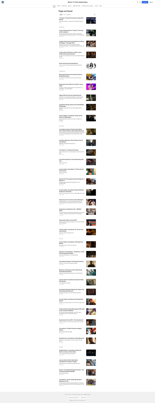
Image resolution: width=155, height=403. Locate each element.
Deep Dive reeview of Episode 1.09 (66, 232)
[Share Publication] (140, 2)
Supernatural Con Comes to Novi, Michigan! (71, 199)
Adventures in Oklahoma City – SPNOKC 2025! (70, 209)
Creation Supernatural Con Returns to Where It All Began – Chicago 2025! (71, 42)
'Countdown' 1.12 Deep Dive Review (69, 150)
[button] (54, 5)
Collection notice (87, 394)
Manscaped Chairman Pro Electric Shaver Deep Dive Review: (70, 75)
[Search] (137, 2)
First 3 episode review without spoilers (67, 353)
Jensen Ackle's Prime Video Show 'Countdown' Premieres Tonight (68, 360)
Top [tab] (64, 14)
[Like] (60, 24)
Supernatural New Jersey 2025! (68, 220)
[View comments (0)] (68, 24)
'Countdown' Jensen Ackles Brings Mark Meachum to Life (70, 380)
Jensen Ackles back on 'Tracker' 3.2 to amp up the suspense (71, 31)
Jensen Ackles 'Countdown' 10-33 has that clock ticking (71, 230)
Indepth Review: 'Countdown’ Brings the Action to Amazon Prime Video (70, 351)
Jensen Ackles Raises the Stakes (65, 331)
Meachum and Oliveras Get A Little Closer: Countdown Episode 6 (70, 270)
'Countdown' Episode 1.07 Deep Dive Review (71, 261)
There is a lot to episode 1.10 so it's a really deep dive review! (72, 193)
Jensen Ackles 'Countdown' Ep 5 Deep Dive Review (71, 300)
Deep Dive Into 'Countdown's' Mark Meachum (71, 338)
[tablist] (65, 14)
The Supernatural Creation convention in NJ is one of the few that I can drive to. (71, 222)
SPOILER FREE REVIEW (63, 373)
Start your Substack (74, 397)
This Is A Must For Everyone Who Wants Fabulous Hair (70, 65)
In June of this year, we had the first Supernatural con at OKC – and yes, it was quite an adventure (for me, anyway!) (71, 213)
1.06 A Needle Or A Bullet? (64, 283)
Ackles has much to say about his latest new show (69, 363)
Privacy (78, 394)
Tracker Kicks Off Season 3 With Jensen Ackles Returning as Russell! (70, 53)
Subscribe (145, 2)
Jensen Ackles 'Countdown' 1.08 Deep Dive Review (71, 242)
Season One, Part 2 (63, 162)
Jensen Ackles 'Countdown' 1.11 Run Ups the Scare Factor (71, 170)
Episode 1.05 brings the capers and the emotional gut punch (71, 302)
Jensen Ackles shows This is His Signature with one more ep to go (71, 152)
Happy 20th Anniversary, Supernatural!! (70, 95)
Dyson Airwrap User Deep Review (68, 63)
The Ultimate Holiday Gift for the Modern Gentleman (70, 77)
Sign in (151, 2)
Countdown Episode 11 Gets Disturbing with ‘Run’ (71, 160)
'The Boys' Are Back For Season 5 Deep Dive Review (71, 18)
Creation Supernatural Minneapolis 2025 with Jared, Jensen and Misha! (71, 309)
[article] (77, 21)
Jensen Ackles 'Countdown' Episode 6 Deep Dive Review (71, 280)
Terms (81, 394)
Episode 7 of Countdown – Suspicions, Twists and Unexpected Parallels (71, 252)
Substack (71, 400)
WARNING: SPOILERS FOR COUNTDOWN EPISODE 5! (70, 292)
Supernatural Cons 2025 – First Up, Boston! (71, 320)
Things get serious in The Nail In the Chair (67, 245)
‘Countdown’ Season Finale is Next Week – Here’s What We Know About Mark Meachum (71, 130)
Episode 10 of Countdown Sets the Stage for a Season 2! (71, 179)
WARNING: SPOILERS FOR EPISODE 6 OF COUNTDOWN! (71, 273)
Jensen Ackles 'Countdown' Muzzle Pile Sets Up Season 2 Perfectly (71, 190)
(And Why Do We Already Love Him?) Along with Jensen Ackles (70, 340)
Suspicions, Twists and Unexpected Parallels (68, 263)
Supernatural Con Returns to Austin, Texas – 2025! (71, 85)
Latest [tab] (61, 14)
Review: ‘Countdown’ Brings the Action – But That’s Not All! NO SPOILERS (71, 370)
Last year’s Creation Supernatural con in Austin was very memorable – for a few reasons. (71, 88)
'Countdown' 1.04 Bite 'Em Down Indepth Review (70, 329)
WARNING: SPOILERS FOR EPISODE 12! (67, 143)
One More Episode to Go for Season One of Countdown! (71, 141)
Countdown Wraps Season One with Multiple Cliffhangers (71, 105)
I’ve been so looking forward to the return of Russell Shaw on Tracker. (72, 56)
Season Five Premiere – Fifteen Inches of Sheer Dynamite (71, 21)
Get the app (83, 397)
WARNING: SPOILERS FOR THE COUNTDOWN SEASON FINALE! (70, 108)
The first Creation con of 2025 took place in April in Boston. (71, 321)
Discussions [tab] (68, 14)
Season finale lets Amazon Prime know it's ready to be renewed (70, 119)
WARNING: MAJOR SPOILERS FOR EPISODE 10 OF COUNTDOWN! (69, 183)
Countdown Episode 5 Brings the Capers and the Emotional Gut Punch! (71, 290)
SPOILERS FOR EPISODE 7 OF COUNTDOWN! (68, 255)
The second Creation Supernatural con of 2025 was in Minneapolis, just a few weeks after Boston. (70, 313)
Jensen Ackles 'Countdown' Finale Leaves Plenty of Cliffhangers (70, 116)
